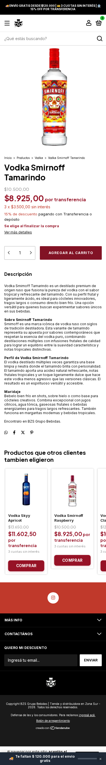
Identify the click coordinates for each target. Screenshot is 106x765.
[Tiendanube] (53, 728)
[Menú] (8, 23)
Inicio (8, 157)
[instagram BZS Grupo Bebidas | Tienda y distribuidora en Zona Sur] (53, 598)
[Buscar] (99, 39)
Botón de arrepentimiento (53, 720)
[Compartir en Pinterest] (31, 432)
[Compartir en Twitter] (23, 432)
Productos (23, 157)
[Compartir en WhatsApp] (6, 432)
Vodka (39, 157)
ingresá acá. (87, 715)
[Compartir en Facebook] (14, 432)
